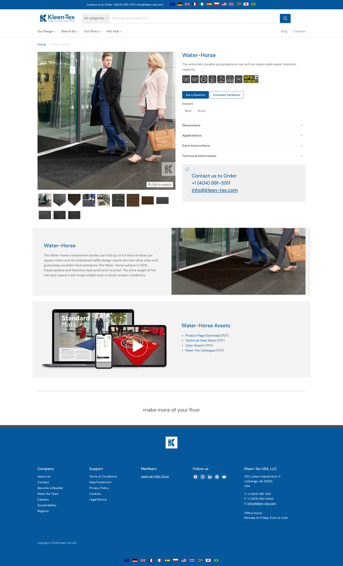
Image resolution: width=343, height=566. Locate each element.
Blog (284, 31)
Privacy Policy (99, 488)
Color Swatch (195, 345)
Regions (43, 511)
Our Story (91, 31)
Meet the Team (48, 494)
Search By (69, 31)
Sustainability (47, 505)
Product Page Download (202, 335)
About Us (44, 476)
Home (42, 44)
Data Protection (100, 482)
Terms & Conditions (103, 476)
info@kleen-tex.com (150, 4)
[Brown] (202, 115)
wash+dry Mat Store (155, 476)
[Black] (188, 115)
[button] (45, 200)
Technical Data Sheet (200, 340)
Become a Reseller (50, 488)
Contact (299, 31)
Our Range (46, 31)
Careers (43, 500)
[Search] (285, 18)
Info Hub (113, 31)
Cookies (95, 494)
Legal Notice (98, 500)
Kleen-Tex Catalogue (200, 350)
